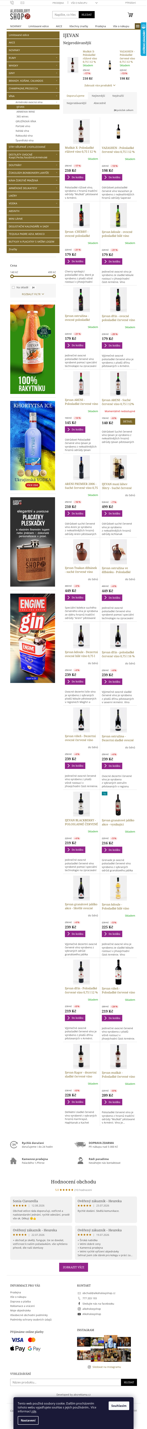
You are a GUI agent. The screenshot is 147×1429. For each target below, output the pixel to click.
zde (33, 1411)
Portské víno (23, 126)
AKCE (12, 42)
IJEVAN (20, 106)
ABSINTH (14, 211)
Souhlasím (119, 1406)
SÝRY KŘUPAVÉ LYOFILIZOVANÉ (27, 147)
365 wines (22, 116)
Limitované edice (19, 35)
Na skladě (25, 287)
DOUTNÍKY (15, 165)
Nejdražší (118, 95)
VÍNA (12, 96)
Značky (13, 249)
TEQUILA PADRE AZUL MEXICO (27, 234)
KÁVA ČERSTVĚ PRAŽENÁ (23, 180)
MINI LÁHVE (16, 218)
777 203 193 (89, 1298)
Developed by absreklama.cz (73, 1394)
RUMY (12, 58)
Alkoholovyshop (91, 1314)
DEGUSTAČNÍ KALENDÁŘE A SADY (29, 226)
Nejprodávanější (76, 103)
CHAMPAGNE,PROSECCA (23, 88)
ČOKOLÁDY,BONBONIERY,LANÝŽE (29, 172)
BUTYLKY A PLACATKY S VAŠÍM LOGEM (31, 241)
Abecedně (100, 103)
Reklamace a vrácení (22, 1306)
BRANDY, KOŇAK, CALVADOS (26, 80)
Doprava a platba (20, 1301)
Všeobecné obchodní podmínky (29, 1315)
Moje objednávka (20, 1310)
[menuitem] (16, 26)
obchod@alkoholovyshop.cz (98, 1293)
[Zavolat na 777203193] (15, 2)
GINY (12, 73)
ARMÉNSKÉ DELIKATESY (23, 188)
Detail (127, 421)
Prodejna (58, 2)
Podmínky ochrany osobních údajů (31, 1319)
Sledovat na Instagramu (107, 1367)
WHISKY (13, 65)
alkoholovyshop (91, 1308)
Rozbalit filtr (31, 294)
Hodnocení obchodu (73, 1181)
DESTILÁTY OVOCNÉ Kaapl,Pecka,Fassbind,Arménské (28, 156)
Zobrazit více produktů (98, 85)
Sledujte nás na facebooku (98, 1303)
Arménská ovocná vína (29, 102)
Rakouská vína (24, 135)
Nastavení (28, 1420)
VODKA (13, 203)
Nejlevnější (98, 95)
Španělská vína (25, 140)
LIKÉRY (13, 195)
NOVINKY (14, 50)
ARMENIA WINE (25, 111)
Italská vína (22, 130)
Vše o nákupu (79, 2)
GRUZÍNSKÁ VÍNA (26, 121)
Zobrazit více (73, 1267)
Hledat (87, 14)
